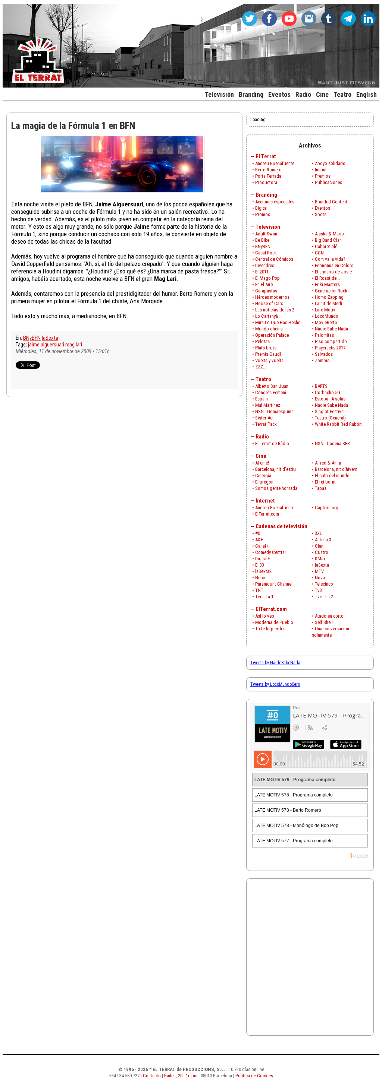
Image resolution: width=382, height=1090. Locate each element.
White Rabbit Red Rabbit (338, 424)
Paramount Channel (273, 584)
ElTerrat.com (267, 514)
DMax (320, 558)
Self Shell (324, 622)
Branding (266, 194)
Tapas (320, 488)
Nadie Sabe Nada (331, 329)
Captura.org (326, 507)
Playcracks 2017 (330, 348)
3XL (318, 533)
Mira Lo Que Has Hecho (278, 322)
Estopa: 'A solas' (331, 399)
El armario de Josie (333, 272)
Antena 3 (323, 539)
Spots (320, 214)
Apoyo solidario (330, 163)
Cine (261, 456)
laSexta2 (263, 571)
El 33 (259, 565)
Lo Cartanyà (266, 316)
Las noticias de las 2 (274, 310)
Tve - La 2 (324, 596)
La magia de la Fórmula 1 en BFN (73, 125)
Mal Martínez (267, 405)
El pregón (264, 482)
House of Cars (269, 303)
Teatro (263, 379)
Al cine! (262, 463)
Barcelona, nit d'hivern (336, 469)
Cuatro (321, 552)
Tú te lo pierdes (270, 628)
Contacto (152, 1075)
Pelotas (262, 341)
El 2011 (262, 272)
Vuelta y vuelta (269, 360)
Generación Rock (331, 291)
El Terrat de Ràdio (272, 443)
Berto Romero (268, 169)
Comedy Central (270, 552)
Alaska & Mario (329, 234)
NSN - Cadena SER (332, 443)
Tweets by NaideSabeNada (275, 662)
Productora (266, 182)
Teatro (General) (330, 418)
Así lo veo (264, 616)
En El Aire (264, 284)
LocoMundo (326, 316)
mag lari (73, 344)
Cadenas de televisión (281, 526)
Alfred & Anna (328, 463)
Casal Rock (266, 253)
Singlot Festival (330, 411)
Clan (319, 546)
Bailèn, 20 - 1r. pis (180, 1075)
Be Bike (262, 240)
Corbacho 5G (327, 392)
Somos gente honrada (276, 488)
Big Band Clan (328, 240)
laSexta (50, 338)
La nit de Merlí (328, 303)
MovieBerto (326, 322)
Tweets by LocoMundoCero (275, 684)
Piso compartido (331, 341)
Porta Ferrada (268, 176)
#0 (257, 533)
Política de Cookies (254, 1075)
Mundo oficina (269, 329)
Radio (262, 436)
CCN (319, 253)
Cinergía (263, 475)
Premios (323, 176)
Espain (261, 399)
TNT (259, 590)
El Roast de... (327, 278)
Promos (262, 214)
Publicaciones (328, 182)
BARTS (321, 386)
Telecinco (324, 584)
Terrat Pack (266, 424)
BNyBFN (32, 338)
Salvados (324, 354)
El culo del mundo (332, 475)
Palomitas (324, 335)
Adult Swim (266, 234)
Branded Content (331, 202)
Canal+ (262, 546)
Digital (261, 208)
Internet (265, 500)
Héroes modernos (272, 297)
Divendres (264, 265)
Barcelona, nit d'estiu (275, 469)
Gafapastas (266, 291)
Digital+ (262, 558)
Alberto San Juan (271, 386)
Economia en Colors (334, 265)
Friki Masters (327, 284)
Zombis (322, 360)
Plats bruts (265, 348)
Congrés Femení (270, 392)
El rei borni (325, 482)
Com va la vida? (330, 259)
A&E (259, 539)
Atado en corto (329, 616)
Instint (321, 169)
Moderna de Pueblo (274, 622)
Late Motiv (325, 310)
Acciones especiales (274, 202)
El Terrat (266, 156)
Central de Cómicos (274, 259)
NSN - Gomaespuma (274, 411)
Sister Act (264, 418)
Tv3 (318, 590)
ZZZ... (260, 367)
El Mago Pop (267, 278)
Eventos (322, 208)
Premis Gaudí (268, 354)
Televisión (268, 227)
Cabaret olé (326, 246)
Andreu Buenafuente (274, 163)
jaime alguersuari (46, 344)
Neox (260, 577)
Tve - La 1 (264, 596)
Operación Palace (272, 335)
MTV (319, 571)
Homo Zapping (329, 297)
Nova (320, 577)
